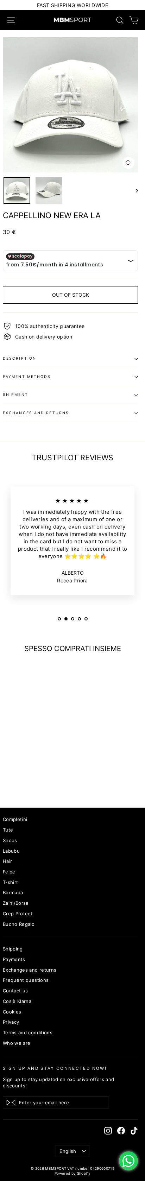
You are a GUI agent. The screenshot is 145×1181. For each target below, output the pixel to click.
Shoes (10, 840)
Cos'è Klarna (17, 1001)
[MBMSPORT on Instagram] (108, 1131)
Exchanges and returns (36, 413)
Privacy (11, 1022)
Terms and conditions (27, 1032)
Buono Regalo (18, 924)
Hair (7, 861)
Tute (8, 830)
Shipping (13, 949)
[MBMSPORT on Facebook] (121, 1131)
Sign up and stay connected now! (55, 1068)
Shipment (15, 394)
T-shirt (10, 882)
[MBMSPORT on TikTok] (134, 1131)
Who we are (17, 1043)
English (67, 1151)
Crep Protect (17, 913)
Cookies (12, 1012)
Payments (14, 959)
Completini (15, 819)
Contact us (15, 990)
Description (19, 358)
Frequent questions (26, 980)
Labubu (11, 851)
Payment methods (27, 376)
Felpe (9, 871)
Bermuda (13, 892)
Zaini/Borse (16, 903)
